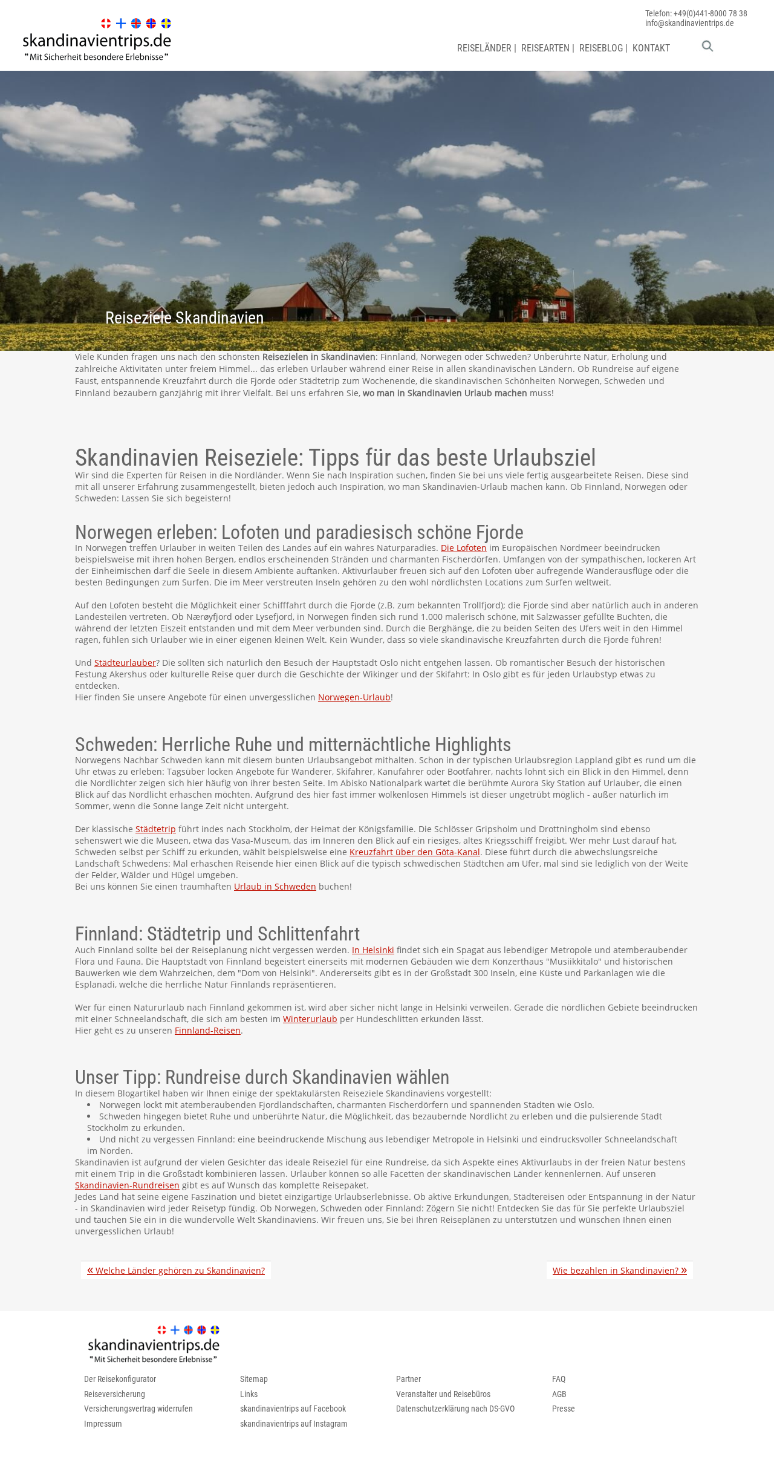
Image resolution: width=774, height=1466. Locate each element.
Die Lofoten (464, 547)
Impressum (103, 1424)
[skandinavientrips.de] (96, 61)
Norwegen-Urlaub (354, 697)
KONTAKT (651, 48)
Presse (563, 1408)
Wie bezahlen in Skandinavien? (620, 1269)
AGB (559, 1394)
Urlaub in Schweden (275, 886)
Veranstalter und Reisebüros (443, 1394)
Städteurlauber (125, 662)
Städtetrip (155, 829)
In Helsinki (373, 950)
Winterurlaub (310, 1019)
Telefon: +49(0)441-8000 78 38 (696, 13)
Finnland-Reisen (208, 1030)
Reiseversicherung (114, 1394)
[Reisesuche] (707, 49)
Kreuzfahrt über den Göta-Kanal (415, 852)
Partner (408, 1379)
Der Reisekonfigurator (120, 1379)
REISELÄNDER (484, 48)
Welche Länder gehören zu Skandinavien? (176, 1269)
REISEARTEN (545, 48)
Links (249, 1394)
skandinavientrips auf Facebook (293, 1408)
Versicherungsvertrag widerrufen (138, 1408)
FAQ (558, 1379)
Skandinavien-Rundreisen (127, 1185)
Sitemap (254, 1379)
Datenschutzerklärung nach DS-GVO (455, 1408)
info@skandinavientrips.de (689, 23)
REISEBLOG (601, 48)
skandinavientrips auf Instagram (294, 1424)
